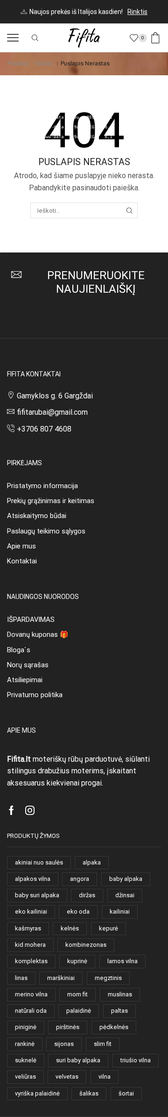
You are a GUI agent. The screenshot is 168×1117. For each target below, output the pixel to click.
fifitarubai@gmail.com (52, 412)
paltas (119, 1010)
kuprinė (77, 961)
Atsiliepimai (24, 680)
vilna (104, 1076)
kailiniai (120, 911)
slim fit (103, 1043)
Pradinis (18, 63)
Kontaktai (22, 561)
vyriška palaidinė (37, 1093)
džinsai (124, 895)
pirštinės (67, 1027)
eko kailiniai (31, 911)
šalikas (88, 1093)
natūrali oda (31, 1010)
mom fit (77, 994)
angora (79, 878)
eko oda (78, 911)
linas (21, 977)
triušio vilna (135, 1060)
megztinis (108, 977)
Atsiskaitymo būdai (36, 516)
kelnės (70, 928)
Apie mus (21, 546)
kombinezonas (85, 944)
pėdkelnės (113, 1027)
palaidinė (78, 1010)
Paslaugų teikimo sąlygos (46, 531)
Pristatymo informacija (42, 486)
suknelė (25, 1060)
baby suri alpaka (37, 895)
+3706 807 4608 (44, 429)
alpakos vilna (32, 878)
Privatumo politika (35, 695)
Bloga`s (18, 650)
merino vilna (31, 994)
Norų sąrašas (28, 665)
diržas (87, 895)
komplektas (31, 961)
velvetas (67, 1076)
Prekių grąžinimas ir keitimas (50, 501)
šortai (126, 1093)
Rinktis (137, 11)
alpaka (92, 862)
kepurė (108, 928)
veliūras (25, 1076)
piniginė (25, 1027)
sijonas (64, 1043)
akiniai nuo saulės (39, 862)
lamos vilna (122, 961)
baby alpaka (125, 878)
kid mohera (30, 944)
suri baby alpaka (78, 1060)
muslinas (120, 994)
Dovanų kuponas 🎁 (37, 634)
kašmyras (28, 928)
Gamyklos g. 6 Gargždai (55, 395)
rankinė (25, 1043)
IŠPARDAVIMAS (31, 619)
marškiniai (61, 977)
